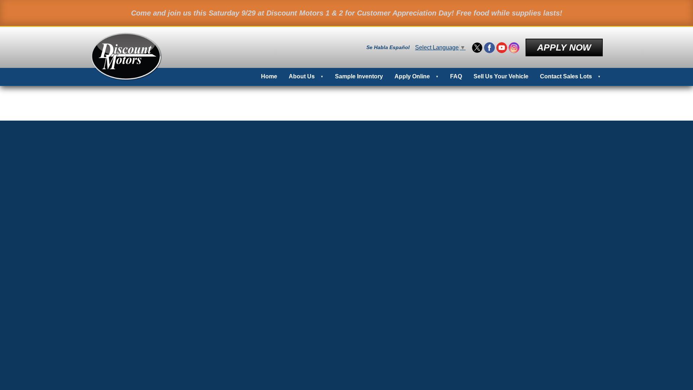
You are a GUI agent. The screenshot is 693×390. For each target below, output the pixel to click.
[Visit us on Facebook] (489, 47)
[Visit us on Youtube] (501, 47)
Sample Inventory (359, 76)
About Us (302, 76)
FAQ (456, 76)
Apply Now (564, 47)
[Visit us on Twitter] (477, 47)
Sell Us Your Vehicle (501, 76)
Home (269, 76)
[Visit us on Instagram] (514, 47)
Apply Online (412, 76)
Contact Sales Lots (566, 76)
